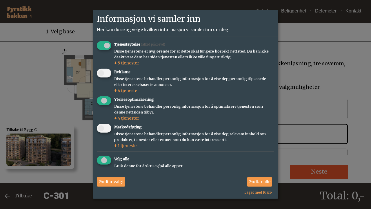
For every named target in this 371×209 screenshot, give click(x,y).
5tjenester (126, 63)
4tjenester (126, 90)
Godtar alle (259, 181)
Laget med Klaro (258, 192)
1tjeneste (125, 145)
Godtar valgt (111, 181)
